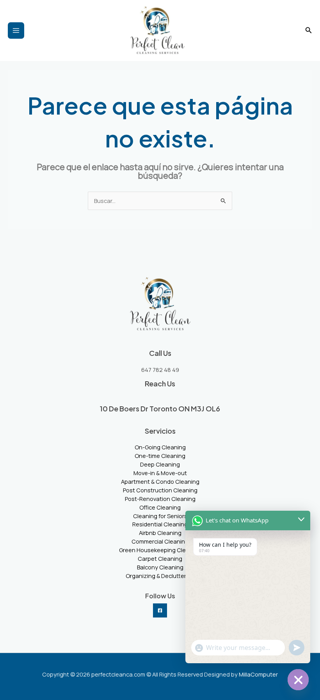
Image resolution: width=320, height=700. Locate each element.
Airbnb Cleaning (160, 533)
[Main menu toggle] (16, 30)
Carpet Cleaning (160, 558)
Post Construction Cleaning (160, 490)
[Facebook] (160, 610)
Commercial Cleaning (160, 541)
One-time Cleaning (160, 455)
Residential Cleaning (160, 524)
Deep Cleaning (160, 464)
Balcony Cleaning (160, 567)
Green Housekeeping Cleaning (160, 550)
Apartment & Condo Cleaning (160, 481)
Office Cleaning (160, 507)
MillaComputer (258, 674)
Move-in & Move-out (160, 473)
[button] (308, 30)
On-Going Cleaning (160, 447)
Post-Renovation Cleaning (160, 499)
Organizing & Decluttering (160, 576)
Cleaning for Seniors (160, 516)
